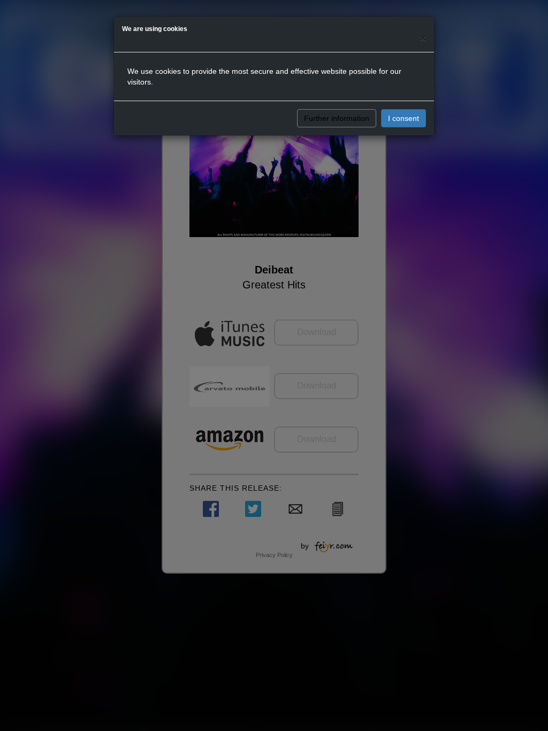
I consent (403, 118)
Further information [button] (336, 118)
